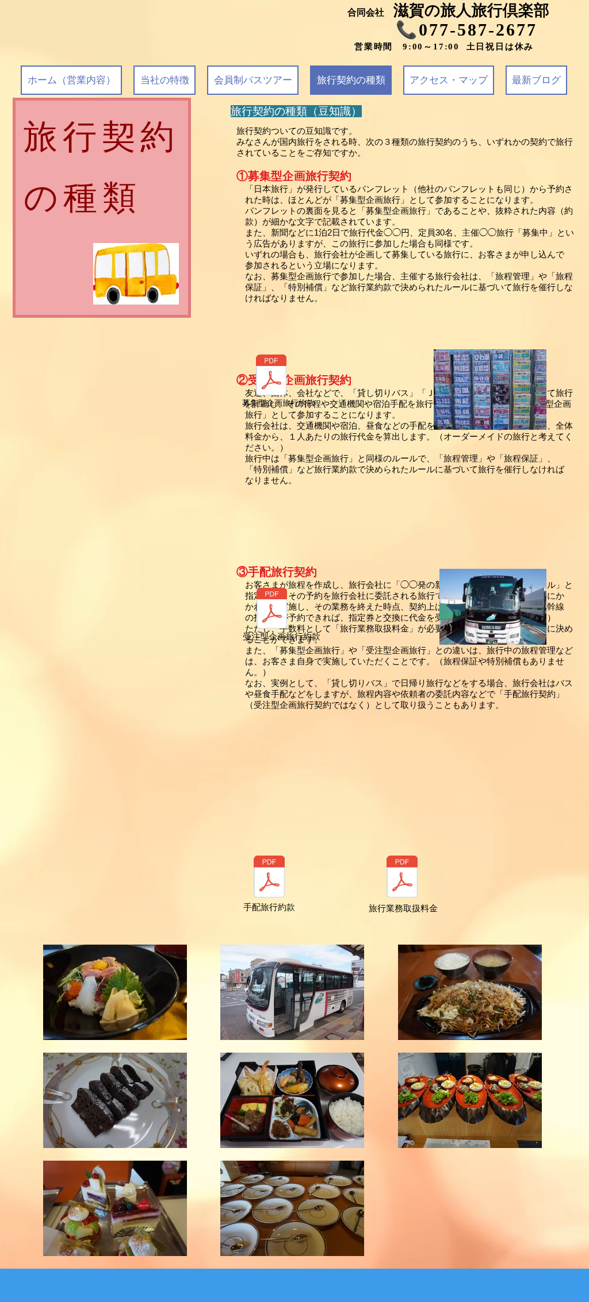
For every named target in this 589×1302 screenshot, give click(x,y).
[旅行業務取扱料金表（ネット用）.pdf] (402, 878)
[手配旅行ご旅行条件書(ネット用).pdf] (269, 878)
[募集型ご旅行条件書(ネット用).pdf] (271, 376)
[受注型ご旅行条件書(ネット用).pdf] (271, 609)
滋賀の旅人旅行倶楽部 (471, 10)
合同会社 (370, 12)
